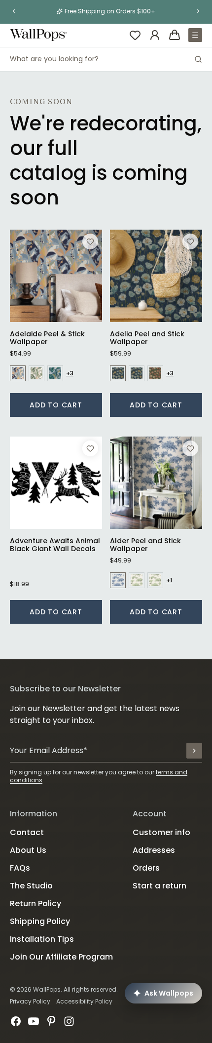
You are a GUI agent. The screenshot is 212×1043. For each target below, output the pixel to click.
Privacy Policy (30, 1001)
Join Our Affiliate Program (61, 957)
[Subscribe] (194, 751)
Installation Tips (42, 939)
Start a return (159, 885)
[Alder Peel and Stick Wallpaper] (156, 483)
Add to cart (56, 405)
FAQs (20, 868)
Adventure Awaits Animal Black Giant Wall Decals (55, 545)
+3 (69, 373)
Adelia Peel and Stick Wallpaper (147, 338)
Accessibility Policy (84, 1001)
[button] (14, 11)
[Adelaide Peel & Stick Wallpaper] (56, 276)
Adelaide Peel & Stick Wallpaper (47, 338)
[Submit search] (198, 59)
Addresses (154, 850)
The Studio (31, 885)
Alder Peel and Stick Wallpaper (145, 545)
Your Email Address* (48, 750)
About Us (28, 850)
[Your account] (155, 35)
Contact (27, 832)
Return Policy (35, 903)
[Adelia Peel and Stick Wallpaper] (156, 276)
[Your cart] (174, 35)
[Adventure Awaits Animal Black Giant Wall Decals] (56, 483)
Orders (146, 868)
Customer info (161, 832)
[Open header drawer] (195, 35)
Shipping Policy (40, 921)
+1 (169, 580)
